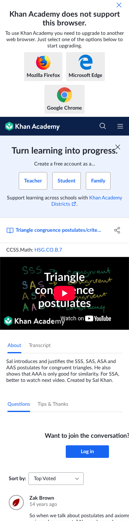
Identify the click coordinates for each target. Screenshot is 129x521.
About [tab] (14, 345)
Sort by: (17, 478)
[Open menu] (120, 126)
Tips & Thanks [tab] (53, 404)
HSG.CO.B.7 (48, 249)
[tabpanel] (64, 368)
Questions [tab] (19, 404)
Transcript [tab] (40, 345)
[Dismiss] (119, 5)
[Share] (117, 230)
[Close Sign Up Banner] (117, 147)
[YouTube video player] (64, 293)
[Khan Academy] (30, 126)
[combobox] (56, 478)
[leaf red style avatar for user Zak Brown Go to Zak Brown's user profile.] (15, 502)
